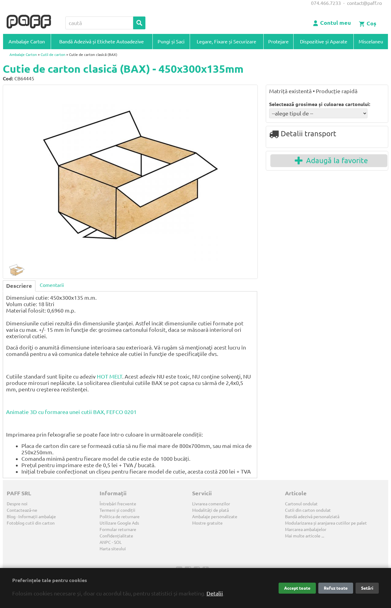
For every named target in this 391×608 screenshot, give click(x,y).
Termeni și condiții (117, 510)
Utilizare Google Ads (119, 523)
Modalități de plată (210, 510)
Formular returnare (118, 529)
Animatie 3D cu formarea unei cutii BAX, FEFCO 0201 (71, 412)
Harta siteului (113, 548)
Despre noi (17, 503)
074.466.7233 (326, 3)
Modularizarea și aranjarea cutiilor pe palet (326, 523)
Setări (367, 588)
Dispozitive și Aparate (323, 41)
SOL (118, 542)
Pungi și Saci (171, 41)
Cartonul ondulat (301, 503)
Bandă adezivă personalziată (312, 516)
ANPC (105, 542)
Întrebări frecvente (118, 503)
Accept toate (297, 588)
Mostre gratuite (207, 523)
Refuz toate (336, 588)
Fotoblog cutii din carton (31, 523)
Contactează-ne (22, 510)
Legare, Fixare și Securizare (226, 41)
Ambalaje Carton (27, 41)
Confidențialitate (116, 535)
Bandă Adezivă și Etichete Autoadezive (101, 41)
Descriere (19, 286)
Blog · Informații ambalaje (31, 516)
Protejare (278, 41)
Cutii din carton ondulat (308, 510)
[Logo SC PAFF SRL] (29, 22)
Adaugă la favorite (335, 160)
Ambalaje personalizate (214, 516)
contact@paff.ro (364, 3)
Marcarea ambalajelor (305, 529)
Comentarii (52, 285)
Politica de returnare (120, 516)
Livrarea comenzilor (211, 503)
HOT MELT (109, 376)
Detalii (214, 593)
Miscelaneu (371, 41)
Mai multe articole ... (304, 535)
